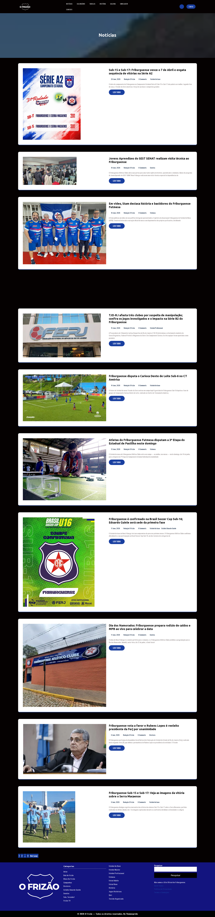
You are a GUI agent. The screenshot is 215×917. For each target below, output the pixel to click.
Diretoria (152, 735)
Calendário (81, 4)
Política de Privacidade (163, 889)
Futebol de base (155, 79)
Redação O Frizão (129, 79)
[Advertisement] (85, 292)
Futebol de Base (115, 866)
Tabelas (92, 4)
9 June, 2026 (115, 735)
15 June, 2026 (115, 328)
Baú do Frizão (68, 875)
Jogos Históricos (115, 891)
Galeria (113, 4)
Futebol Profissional (156, 328)
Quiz (110, 895)
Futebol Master (114, 869)
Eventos (152, 167)
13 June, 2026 (115, 449)
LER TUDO (117, 92)
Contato (69, 9)
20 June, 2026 (116, 79)
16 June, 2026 (115, 213)
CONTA (191, 6)
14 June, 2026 (115, 385)
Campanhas (67, 882)
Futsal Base (113, 884)
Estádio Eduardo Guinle (168, 528)
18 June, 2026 (115, 167)
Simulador (124, 4)
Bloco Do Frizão (69, 879)
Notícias (69, 4)
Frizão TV (67, 900)
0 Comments (143, 79)
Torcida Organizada (116, 898)
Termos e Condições (161, 892)
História (103, 4)
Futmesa (153, 213)
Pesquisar (158, 865)
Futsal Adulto (114, 880)
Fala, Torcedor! (69, 897)
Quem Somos (158, 885)
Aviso (65, 871)
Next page (34, 856)
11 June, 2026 (115, 528)
